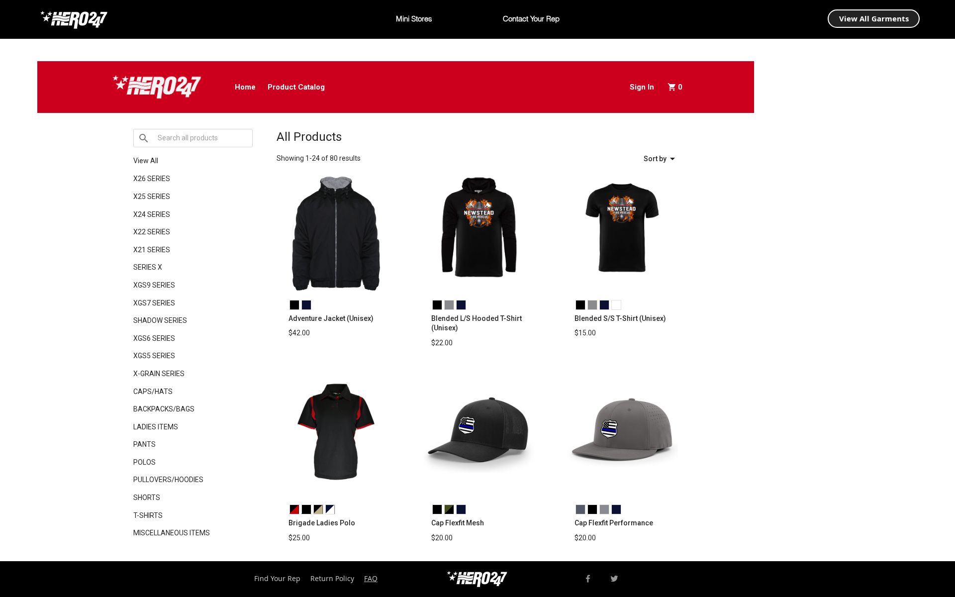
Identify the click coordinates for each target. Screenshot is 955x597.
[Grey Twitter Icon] (614, 579)
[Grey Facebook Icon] (588, 579)
